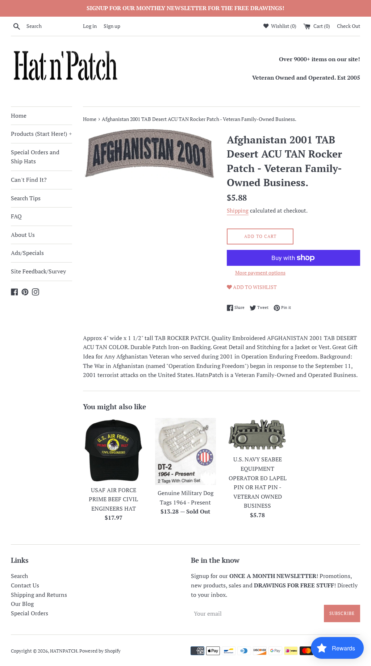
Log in (90, 25)
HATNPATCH (63, 651)
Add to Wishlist (254, 287)
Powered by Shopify (100, 651)
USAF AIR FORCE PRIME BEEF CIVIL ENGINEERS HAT (113, 499)
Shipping (238, 210)
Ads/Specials (27, 253)
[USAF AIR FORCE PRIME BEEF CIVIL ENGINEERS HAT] (113, 450)
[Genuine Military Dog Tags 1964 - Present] (185, 451)
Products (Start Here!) (41, 134)
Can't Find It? (29, 180)
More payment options (260, 272)
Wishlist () (283, 25)
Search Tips (26, 198)
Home (18, 116)
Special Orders (29, 613)
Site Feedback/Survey (38, 271)
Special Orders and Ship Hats (35, 157)
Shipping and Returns (39, 595)
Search (19, 576)
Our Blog (22, 604)
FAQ (16, 216)
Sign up (112, 25)
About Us (23, 235)
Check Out (348, 25)
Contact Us (25, 585)
